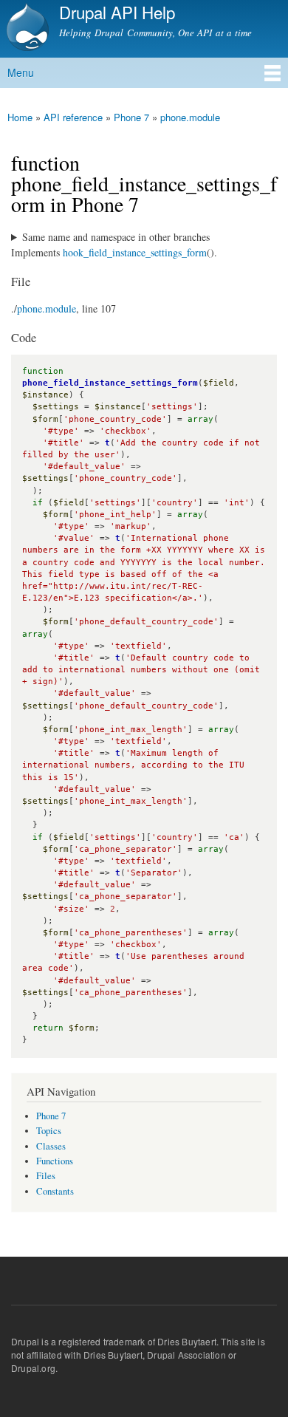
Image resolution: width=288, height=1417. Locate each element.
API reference (73, 117)
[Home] (26, 29)
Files (45, 1176)
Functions (54, 1161)
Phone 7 (131, 117)
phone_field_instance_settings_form (110, 383)
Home (19, 117)
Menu (20, 72)
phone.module (190, 117)
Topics (48, 1130)
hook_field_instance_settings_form (135, 252)
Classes (51, 1146)
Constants (55, 1191)
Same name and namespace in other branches (116, 237)
